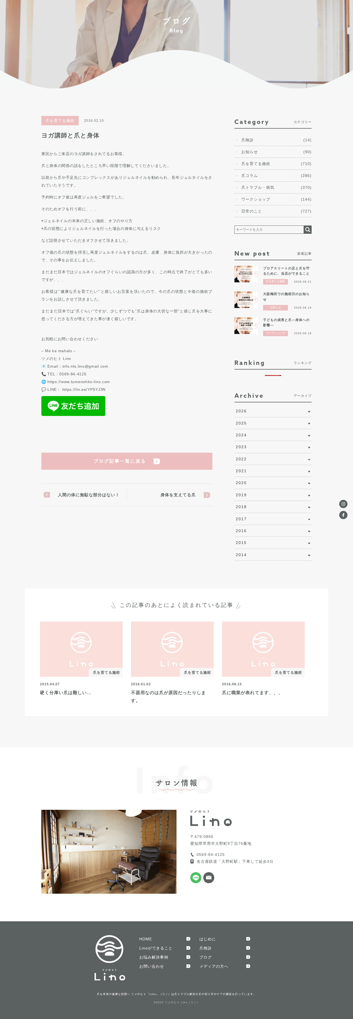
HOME (145, 939)
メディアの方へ (213, 966)
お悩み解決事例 (153, 957)
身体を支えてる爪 (178, 494)
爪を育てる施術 (60, 120)
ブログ (205, 957)
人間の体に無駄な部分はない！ (89, 494)
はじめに (207, 939)
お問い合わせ (151, 966)
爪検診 (205, 948)
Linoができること (156, 948)
